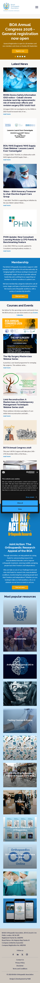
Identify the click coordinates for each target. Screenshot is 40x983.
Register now (20, 51)
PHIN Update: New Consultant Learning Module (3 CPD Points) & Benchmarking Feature (20, 239)
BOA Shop (20, 801)
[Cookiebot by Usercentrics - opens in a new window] (26, 472)
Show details (30, 497)
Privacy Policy (20, 963)
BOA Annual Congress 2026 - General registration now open (20, 31)
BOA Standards (20, 693)
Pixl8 (29, 979)
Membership (20, 262)
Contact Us (20, 960)
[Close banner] (37, 472)
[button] (15, 56)
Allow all (20, 503)
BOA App (20, 910)
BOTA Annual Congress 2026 (17, 447)
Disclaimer (20, 966)
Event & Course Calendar (20, 747)
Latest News (20, 64)
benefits (27, 291)
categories (21, 284)
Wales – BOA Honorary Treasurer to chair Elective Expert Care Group (19, 194)
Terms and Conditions (20, 969)
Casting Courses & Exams (20, 720)
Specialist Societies (20, 883)
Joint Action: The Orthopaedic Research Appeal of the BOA (20, 547)
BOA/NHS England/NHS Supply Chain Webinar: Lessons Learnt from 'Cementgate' (19, 148)
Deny (20, 509)
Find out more (20, 296)
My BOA (20, 611)
